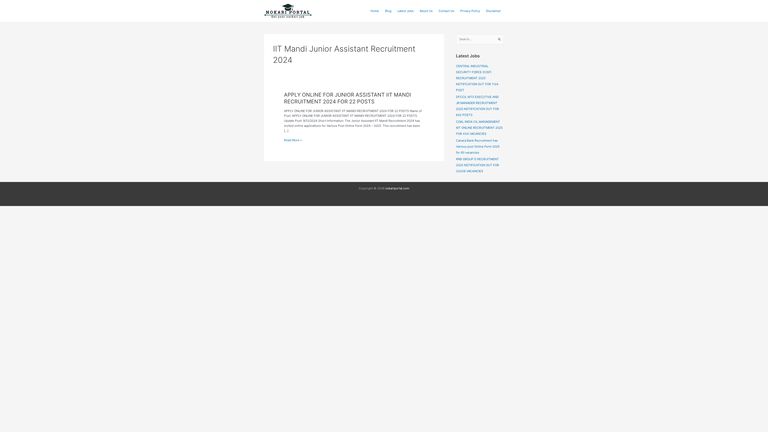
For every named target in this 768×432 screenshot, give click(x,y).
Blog (388, 11)
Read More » (293, 140)
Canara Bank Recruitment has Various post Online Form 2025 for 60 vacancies (478, 146)
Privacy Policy (470, 11)
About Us (426, 11)
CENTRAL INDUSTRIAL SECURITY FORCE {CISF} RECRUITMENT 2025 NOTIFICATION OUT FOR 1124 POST (477, 78)
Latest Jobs (405, 11)
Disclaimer (493, 11)
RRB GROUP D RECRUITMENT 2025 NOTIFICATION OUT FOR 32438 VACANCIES (477, 165)
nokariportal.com (397, 188)
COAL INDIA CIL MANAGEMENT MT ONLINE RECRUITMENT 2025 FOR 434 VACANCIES (479, 128)
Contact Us (446, 11)
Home (375, 11)
